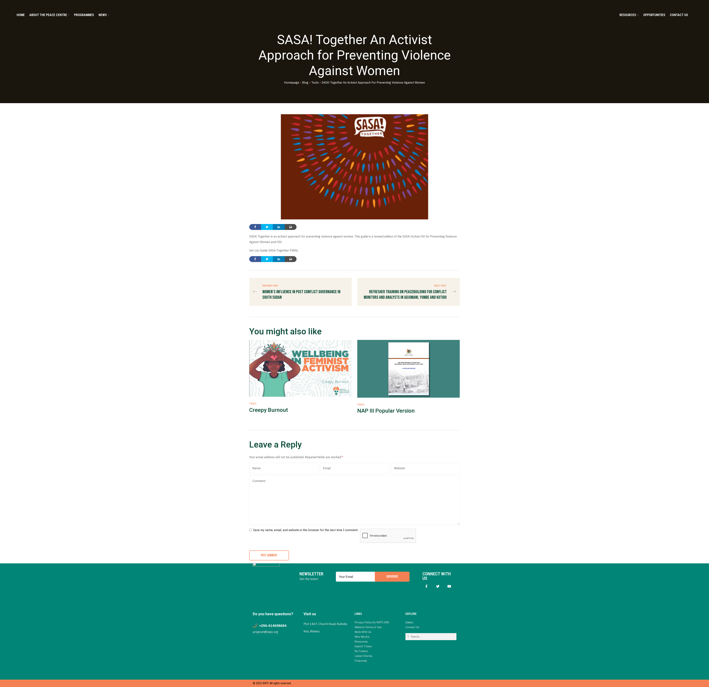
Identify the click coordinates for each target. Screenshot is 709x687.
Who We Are (361, 636)
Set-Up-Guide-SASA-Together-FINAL (273, 250)
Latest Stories (363, 655)
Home (21, 15)
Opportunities (654, 15)
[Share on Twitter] (267, 227)
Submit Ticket (363, 646)
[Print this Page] (291, 227)
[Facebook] (426, 586)
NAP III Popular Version (386, 410)
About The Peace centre (48, 15)
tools (253, 403)
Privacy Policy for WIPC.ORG (371, 622)
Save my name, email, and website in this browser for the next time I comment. (305, 530)
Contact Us (679, 15)
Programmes (84, 15)
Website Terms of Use (368, 627)
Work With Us (362, 631)
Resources (627, 15)
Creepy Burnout (268, 410)
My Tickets (361, 651)
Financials (360, 660)
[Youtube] (449, 586)
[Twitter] (438, 586)
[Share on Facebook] (255, 227)
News (103, 15)
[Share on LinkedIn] (279, 227)
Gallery (409, 622)
